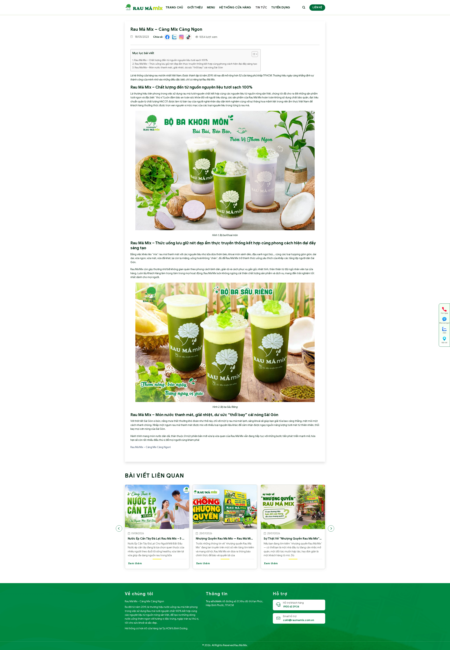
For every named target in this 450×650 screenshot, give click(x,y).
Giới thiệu (195, 7)
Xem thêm (135, 563)
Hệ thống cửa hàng (235, 7)
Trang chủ (174, 7)
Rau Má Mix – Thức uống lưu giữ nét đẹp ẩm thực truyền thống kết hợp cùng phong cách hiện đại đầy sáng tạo (196, 63)
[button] (253, 54)
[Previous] (119, 528)
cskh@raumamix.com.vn (298, 620)
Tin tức (261, 7)
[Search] (303, 7)
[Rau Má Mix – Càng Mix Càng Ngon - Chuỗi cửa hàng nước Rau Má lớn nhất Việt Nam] (144, 7)
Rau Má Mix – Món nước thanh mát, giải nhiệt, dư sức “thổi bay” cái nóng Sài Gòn (179, 67)
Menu (211, 7)
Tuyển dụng (280, 7)
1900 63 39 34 (291, 606)
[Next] (331, 528)
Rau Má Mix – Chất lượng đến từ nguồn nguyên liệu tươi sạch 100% (171, 60)
